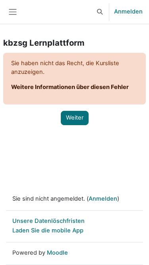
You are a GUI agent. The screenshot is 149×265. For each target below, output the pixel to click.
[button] (100, 12)
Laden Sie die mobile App (47, 230)
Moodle (57, 252)
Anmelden (128, 11)
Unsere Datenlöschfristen (48, 220)
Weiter (74, 117)
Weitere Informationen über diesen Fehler (70, 87)
